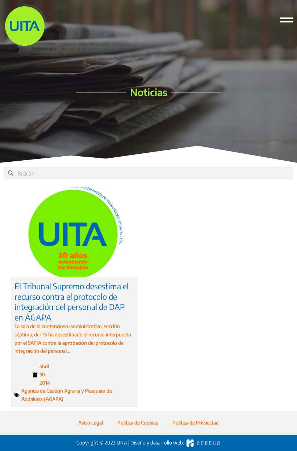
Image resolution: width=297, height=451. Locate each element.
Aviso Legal (90, 422)
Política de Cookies (137, 422)
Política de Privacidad (195, 422)
